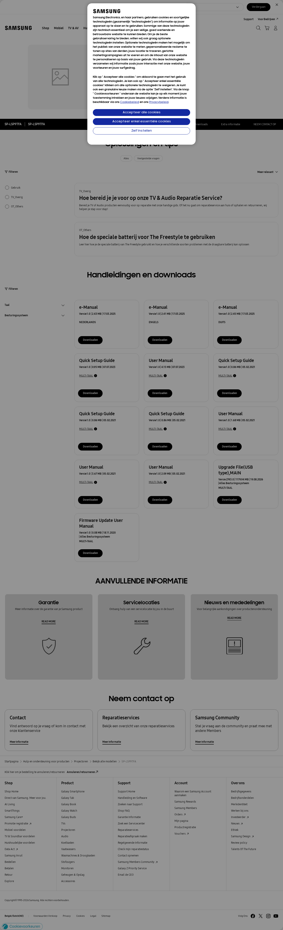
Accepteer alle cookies (142, 112)
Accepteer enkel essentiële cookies (141, 121)
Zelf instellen (141, 131)
